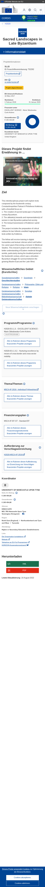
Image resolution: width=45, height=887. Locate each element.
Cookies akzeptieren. (22, 877)
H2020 (7, 24)
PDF (24, 570)
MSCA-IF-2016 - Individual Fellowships (20, 390)
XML (24, 564)
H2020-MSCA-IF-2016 (13, 455)
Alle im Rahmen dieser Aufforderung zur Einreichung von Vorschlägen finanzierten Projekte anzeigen (22, 464)
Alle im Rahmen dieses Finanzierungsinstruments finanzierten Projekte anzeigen (19, 430)
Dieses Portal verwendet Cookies (16, 869)
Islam (26, 287)
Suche (35, 9)
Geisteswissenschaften (11, 284)
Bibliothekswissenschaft (11, 297)
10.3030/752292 (11, 82)
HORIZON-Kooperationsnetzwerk (17, 545)
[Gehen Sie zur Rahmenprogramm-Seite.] (22, 33)
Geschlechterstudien (11, 281)
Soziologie (28, 278)
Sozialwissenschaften (11, 278)
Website (8, 539)
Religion (16, 287)
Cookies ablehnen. (22, 883)
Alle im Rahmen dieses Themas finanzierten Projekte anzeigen (20, 397)
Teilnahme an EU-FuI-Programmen (18, 542)
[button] (29, 9)
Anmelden (24, 9)
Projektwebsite (12, 74)
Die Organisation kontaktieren (16, 536)
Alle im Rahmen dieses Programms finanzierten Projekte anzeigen (21, 342)
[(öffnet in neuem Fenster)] (10, 9)
